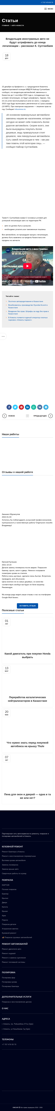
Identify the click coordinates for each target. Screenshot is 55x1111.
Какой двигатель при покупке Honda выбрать (27, 655)
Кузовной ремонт (9, 933)
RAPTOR (5, 885)
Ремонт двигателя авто (11, 949)
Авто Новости (18, 25)
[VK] (39, 407)
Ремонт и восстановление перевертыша (19, 856)
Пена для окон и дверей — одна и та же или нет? (27, 796)
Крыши (5, 911)
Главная (5, 25)
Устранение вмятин (10, 929)
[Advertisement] (27, 184)
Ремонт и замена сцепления (14, 958)
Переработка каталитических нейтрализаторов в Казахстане (27, 699)
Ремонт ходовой (8, 953)
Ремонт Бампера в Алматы (13, 852)
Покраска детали (9, 924)
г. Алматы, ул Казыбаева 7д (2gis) (16, 1029)
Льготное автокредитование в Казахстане (25, 301)
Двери (4, 902)
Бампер (5, 894)
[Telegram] (45, 407)
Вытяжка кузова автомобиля (14, 860)
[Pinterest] (21, 407)
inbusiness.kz (20, 109)
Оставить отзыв (27, 606)
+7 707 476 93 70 (47, 2)
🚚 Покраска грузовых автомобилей (17, 937)
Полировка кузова (9, 982)
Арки (4, 916)
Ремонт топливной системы (13, 962)
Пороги (5, 920)
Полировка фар (8, 978)
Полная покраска (9, 889)
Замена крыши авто (10, 869)
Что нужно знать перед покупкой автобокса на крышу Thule (27, 744)
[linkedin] (27, 407)
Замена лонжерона (10, 865)
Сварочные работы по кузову (14, 873)
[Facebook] (9, 407)
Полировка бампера (10, 986)
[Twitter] (15, 407)
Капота (5, 907)
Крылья (5, 898)
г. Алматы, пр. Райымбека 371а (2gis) (17, 1024)
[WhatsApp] (33, 407)
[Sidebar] (3, 336)
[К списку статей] (27, 416)
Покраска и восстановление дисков (16, 1002)
